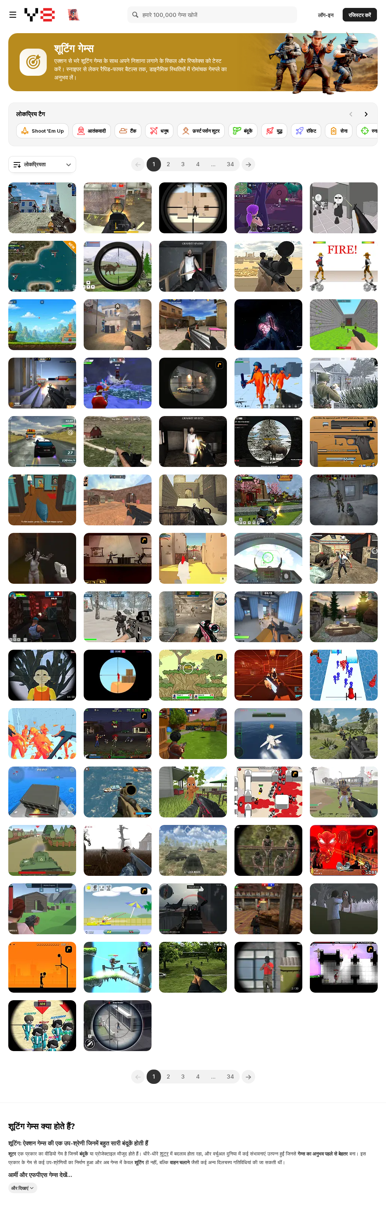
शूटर (164, 1153)
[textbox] (42, 164)
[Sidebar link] (12, 14)
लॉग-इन (326, 15)
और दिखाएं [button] (19, 1188)
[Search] (135, 14)
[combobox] (42, 164)
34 (230, 164)
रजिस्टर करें (360, 15)
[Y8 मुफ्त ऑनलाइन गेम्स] (39, 14)
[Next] (366, 114)
